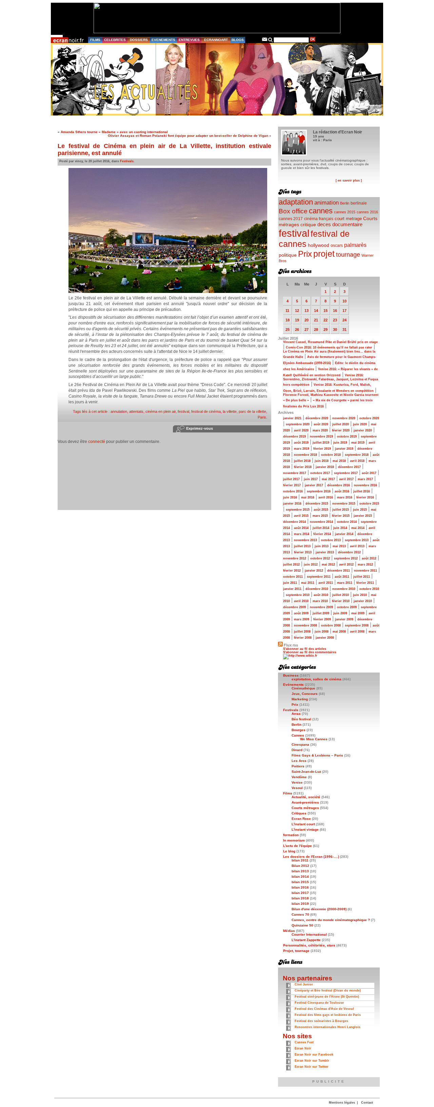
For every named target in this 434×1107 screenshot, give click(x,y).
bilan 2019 (300, 904)
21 (316, 320)
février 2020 (341, 430)
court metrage (348, 218)
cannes (321, 211)
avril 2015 (301, 515)
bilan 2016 (300, 887)
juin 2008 (322, 631)
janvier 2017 (314, 485)
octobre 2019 (347, 436)
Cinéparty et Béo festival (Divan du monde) (328, 990)
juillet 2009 (321, 613)
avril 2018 (357, 461)
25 (287, 329)
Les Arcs (299, 761)
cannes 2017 (291, 218)
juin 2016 (290, 497)
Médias (289, 931)
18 (287, 320)
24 (344, 320)
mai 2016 (307, 497)
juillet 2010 (340, 595)
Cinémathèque (303, 688)
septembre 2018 (357, 454)
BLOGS (238, 40)
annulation (119, 411)
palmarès (355, 245)
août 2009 (301, 613)
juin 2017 (311, 479)
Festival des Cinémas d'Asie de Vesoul (324, 1008)
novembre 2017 (294, 473)
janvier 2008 (325, 637)
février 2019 (322, 448)
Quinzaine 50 (302, 925)
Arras (296, 714)
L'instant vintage (305, 829)
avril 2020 (301, 430)
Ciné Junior (304, 984)
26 (297, 329)
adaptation (296, 202)
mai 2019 (357, 442)
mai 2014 (357, 528)
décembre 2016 (338, 485)
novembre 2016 (365, 485)
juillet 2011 (361, 576)
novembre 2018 (305, 454)
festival (183, 411)
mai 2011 (307, 582)
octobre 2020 (369, 418)
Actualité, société (306, 797)
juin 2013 (322, 546)
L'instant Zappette (306, 940)
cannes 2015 (344, 212)
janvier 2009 (344, 619)
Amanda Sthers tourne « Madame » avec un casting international (114, 132)
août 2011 (342, 576)
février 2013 (303, 552)
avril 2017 (346, 479)
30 (335, 329)
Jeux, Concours (305, 694)
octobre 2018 (331, 454)
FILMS (95, 40)
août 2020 (321, 424)
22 (325, 320)
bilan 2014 (300, 876)
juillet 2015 (340, 509)
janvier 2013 (325, 552)
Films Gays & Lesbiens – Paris (317, 755)
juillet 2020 (340, 424)
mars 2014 (301, 534)
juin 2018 (322, 461)
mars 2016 (344, 497)
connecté (96, 441)
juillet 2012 (291, 564)
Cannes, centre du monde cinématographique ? (331, 920)
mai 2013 (339, 546)
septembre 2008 (357, 625)
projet (324, 253)
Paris (262, 417)
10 (344, 301)
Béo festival (301, 719)
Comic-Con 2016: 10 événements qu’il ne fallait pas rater (329, 347)
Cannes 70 (300, 914)
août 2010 (321, 595)
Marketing (300, 699)
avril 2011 (325, 582)
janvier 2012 (314, 570)
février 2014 (322, 534)
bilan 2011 (300, 860)
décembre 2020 (316, 418)
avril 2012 (346, 564)
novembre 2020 (343, 418)
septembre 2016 (319, 491)
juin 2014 (340, 528)
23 (335, 320)
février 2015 (341, 515)
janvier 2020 (363, 430)
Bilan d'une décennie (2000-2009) (319, 909)
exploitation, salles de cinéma (316, 679)
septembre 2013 (357, 540)
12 (297, 310)
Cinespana (300, 744)
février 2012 (292, 570)
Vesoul (297, 788)
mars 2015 (320, 515)
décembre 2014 (294, 522)
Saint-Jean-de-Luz (306, 771)
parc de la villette (252, 411)
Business (291, 675)
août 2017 (369, 473)
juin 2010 (360, 595)
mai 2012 (328, 564)
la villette (230, 411)
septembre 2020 (298, 424)
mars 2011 (344, 582)
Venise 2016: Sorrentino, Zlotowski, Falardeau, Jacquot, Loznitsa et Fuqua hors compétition (330, 380)
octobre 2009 (347, 607)
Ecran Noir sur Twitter (312, 1066)
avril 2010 (301, 601)
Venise (297, 782)
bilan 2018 (300, 898)
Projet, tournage (296, 951)
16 (335, 310)
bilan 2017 (300, 893)
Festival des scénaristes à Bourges (321, 1021)
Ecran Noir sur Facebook (314, 1054)
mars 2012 (365, 564)
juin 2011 (290, 582)
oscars (337, 245)
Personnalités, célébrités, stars (309, 945)
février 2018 (303, 467)
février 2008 (303, 637)
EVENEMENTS (163, 40)
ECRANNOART (216, 40)
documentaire (347, 224)
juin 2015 (360, 509)
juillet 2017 (291, 479)
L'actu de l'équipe (297, 846)
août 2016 (342, 491)
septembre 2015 (298, 509)
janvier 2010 (363, 601)
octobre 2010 (369, 589)
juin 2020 (360, 424)
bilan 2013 (300, 871)
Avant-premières (305, 802)
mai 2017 (328, 479)
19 (297, 320)
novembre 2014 (321, 522)
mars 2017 (365, 479)
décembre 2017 (349, 467)
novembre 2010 (343, 589)
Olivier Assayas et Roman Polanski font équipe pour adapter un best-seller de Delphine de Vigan (188, 135)
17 (344, 310)
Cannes (298, 735)
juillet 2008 (302, 631)
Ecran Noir (303, 1048)
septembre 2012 (346, 558)
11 (287, 310)
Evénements (293, 684)
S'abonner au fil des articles (304, 649)
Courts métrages (305, 808)
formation (291, 835)
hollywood (318, 245)
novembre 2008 (305, 625)
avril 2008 (357, 631)
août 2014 (301, 528)
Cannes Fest (304, 1042)
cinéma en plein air (160, 411)
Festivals (127, 161)
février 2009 (322, 619)
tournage (348, 254)
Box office (293, 211)
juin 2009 (340, 613)
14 (316, 310)
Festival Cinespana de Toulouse (319, 1002)
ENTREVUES (189, 40)
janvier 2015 (363, 515)
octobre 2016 (293, 491)
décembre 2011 (338, 570)
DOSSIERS (139, 40)
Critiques (299, 813)
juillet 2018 (302, 461)
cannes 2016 (367, 212)
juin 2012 (311, 564)
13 (306, 310)
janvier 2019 (344, 448)
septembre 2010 (298, 595)
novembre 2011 (365, 570)
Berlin (344, 203)
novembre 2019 (321, 436)
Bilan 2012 (300, 866)
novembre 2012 (294, 558)
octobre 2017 (320, 473)
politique (288, 255)
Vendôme (299, 777)
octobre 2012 (320, 558)
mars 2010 (320, 601)
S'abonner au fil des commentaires (309, 652)
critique (308, 224)
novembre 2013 (305, 540)
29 (325, 329)
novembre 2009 (321, 607)
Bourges (298, 730)
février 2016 (365, 497)
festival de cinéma (206, 411)
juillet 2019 (321, 442)
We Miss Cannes (314, 739)
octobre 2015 (369, 503)
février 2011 (365, 582)
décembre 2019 (294, 436)
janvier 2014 (344, 534)
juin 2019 (340, 442)
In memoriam (294, 840)
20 (306, 320)
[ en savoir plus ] (349, 180)
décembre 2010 (316, 589)
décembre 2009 (294, 607)
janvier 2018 (325, 467)
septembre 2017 (346, 473)
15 (325, 310)
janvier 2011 (292, 589)
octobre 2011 (293, 576)
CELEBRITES (115, 40)
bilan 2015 (300, 882)
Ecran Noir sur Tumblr (312, 1060)
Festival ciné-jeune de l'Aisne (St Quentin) (327, 996)
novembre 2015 (343, 503)
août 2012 (369, 558)
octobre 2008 (331, 625)
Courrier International (309, 934)
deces (324, 224)
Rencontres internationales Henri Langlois (327, 1027)
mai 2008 (339, 631)
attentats (136, 411)
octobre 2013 (331, 540)
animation (326, 202)
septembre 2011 (319, 576)
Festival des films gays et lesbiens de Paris (328, 1015)
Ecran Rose (301, 819)
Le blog (289, 851)
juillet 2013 (302, 546)
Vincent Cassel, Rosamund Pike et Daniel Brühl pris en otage (330, 342)
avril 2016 (325, 497)
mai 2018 (339, 461)
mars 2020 (320, 430)
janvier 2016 (292, 503)
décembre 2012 (349, 552)
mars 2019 (301, 448)
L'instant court (303, 824)
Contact (367, 1102)
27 (306, 329)
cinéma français (318, 218)
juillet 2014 (321, 528)
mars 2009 (301, 619)
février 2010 (341, 601)
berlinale (359, 203)
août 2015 (321, 509)
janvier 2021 (292, 418)
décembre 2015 (316, 503)
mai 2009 (357, 613)
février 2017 (292, 485)
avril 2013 (357, 546)
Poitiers (298, 766)
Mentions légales (342, 1102)
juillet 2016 (361, 491)
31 (344, 329)
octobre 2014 (347, 522)
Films (287, 793)
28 (316, 329)
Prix (305, 253)
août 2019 (301, 442)
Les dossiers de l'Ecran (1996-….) (311, 856)
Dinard (297, 750)
